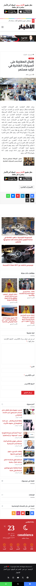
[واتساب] (8, 196)
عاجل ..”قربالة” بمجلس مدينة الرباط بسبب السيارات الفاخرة (12, 160)
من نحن (24, 569)
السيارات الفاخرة (26, 187)
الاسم (32, 366)
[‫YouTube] (23, 513)
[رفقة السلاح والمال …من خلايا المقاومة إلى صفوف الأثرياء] (28, 425)
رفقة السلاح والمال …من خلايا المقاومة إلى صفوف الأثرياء (12, 422)
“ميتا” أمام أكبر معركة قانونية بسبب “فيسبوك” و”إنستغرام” (12, 434)
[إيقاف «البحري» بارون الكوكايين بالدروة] (28, 453)
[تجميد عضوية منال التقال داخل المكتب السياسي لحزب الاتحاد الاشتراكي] (28, 411)
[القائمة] (3, 28)
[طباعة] (27, 200)
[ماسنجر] (13, 196)
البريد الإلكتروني (29, 375)
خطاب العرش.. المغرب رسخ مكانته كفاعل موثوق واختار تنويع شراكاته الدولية (10, 297)
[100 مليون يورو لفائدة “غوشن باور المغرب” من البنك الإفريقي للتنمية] (9, 311)
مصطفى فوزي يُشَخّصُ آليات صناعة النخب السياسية (16, 21)
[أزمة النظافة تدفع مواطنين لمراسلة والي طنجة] (28, 470)
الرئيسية (30, 54)
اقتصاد (25, 54)
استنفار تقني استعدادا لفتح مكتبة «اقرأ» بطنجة (13, 460)
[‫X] (27, 196)
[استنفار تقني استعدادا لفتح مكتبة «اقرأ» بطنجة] (28, 461)
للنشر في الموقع (16, 569)
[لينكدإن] (23, 196)
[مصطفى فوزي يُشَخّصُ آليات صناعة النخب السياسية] (28, 444)
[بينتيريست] (18, 196)
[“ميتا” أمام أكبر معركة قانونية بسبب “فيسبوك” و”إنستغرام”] (28, 435)
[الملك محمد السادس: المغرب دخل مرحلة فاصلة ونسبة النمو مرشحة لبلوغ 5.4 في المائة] (26, 309)
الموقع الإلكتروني (29, 384)
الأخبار (5, 566)
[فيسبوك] (32, 196)
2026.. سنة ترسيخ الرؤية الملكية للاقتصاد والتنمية (26, 293)
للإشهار (18, 572)
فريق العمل (6, 569)
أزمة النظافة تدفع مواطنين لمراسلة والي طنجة (13, 469)
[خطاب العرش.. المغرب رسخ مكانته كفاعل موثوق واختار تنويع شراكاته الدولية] (9, 285)
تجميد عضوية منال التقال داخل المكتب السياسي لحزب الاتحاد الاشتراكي (12, 412)
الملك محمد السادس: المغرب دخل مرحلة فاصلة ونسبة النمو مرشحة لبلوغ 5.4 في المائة (27, 319)
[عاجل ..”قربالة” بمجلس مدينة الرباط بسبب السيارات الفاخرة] (28, 161)
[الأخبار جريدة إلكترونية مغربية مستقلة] (26, 27)
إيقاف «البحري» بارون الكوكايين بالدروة (15, 452)
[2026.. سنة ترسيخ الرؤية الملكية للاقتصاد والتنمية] (26, 284)
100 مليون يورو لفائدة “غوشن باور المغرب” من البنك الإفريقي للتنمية (9, 320)
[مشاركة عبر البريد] (32, 200)
